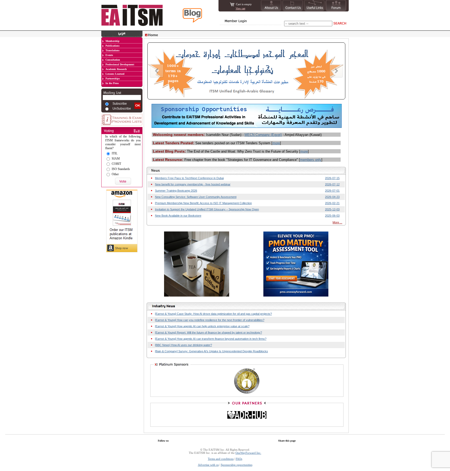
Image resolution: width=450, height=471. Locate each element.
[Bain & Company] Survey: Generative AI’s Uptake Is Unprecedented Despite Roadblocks (211, 351)
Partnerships (112, 78)
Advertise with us (208, 464)
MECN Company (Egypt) (263, 135)
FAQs (239, 458)
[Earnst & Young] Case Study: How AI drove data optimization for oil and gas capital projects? (213, 313)
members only (310, 160)
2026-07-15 (332, 178)
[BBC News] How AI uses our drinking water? (183, 345)
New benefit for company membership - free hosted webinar (192, 184)
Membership (112, 41)
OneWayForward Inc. (248, 452)
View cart (240, 8)
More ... (337, 222)
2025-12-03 (332, 209)
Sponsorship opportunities (236, 464)
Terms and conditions (221, 458)
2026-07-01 (332, 190)
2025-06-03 (332, 215)
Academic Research (116, 69)
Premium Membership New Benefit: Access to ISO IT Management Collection (203, 203)
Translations (112, 50)
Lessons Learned (114, 73)
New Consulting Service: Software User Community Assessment (195, 196)
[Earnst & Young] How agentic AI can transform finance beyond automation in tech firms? (210, 338)
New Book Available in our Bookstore (178, 215)
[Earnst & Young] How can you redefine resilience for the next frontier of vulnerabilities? (209, 320)
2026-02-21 (332, 203)
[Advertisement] (122, 286)
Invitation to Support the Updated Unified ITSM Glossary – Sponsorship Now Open (207, 209)
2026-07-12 (332, 184)
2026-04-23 (332, 196)
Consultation (112, 59)
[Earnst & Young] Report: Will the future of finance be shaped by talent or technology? (208, 332)
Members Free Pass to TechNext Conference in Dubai (189, 178)
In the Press (112, 83)
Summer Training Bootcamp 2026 (176, 190)
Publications (112, 45)
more (276, 143)
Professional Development (119, 64)
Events (109, 55)
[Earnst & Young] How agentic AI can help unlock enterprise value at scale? (202, 326)
